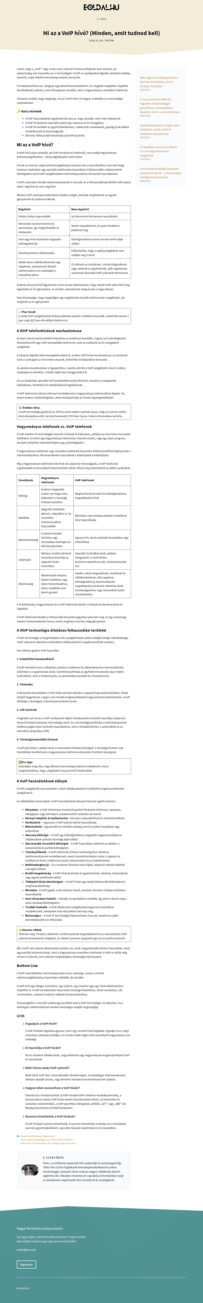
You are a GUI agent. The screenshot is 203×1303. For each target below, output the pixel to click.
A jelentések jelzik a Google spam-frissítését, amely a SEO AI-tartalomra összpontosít (160, 130)
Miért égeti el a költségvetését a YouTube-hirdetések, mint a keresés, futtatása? (159, 82)
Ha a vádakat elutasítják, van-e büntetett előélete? (47, 1139)
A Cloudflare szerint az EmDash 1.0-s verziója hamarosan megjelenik (158, 151)
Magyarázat (49, 1136)
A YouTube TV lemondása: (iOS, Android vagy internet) (48, 1143)
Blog (23, 1136)
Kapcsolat (26, 1264)
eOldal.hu (24, 1288)
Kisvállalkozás (34, 1136)
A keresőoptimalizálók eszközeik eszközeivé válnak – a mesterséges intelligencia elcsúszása (161, 173)
